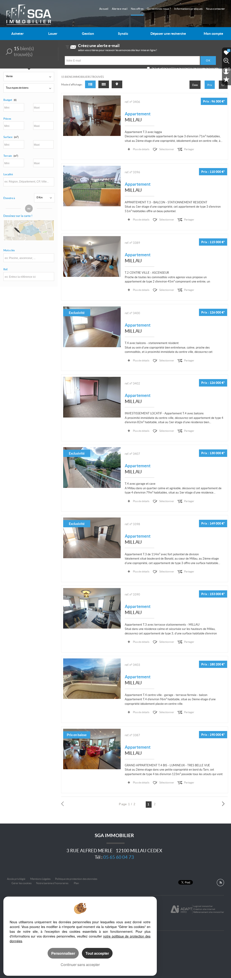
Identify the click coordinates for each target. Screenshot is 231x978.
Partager (189, 149)
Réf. (5, 269)
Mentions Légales (40, 878)
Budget (7, 99)
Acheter (17, 34)
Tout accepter (97, 953)
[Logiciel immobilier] (181, 909)
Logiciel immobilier (203, 906)
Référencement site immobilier (208, 912)
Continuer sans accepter (80, 964)
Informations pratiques (188, 8)
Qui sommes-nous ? (159, 8)
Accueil (104, 8)
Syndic (123, 34)
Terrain (10, 155)
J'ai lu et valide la (160, 68)
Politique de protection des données (76, 878)
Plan (76, 883)
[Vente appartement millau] (92, 115)
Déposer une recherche (168, 34)
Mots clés (9, 250)
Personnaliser (63, 953)
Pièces (7, 118)
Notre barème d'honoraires (52, 883)
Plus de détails (141, 149)
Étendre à (9, 198)
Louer (52, 34)
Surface (10, 136)
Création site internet (204, 909)
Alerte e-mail (119, 8)
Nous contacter (215, 8)
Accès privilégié (16, 878)
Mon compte (213, 34)
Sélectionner (166, 149)
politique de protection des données (187, 68)
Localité (8, 174)
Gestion (88, 34)
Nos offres (137, 8)
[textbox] (29, 181)
